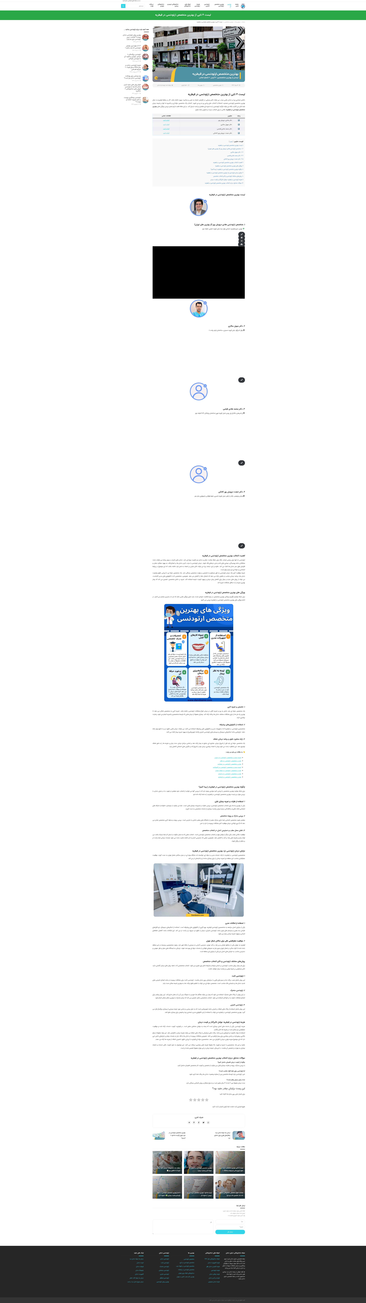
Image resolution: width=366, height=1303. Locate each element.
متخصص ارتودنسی (189, 1259)
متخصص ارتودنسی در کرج (187, 1263)
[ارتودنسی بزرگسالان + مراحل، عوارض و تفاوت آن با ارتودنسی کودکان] (145, 56)
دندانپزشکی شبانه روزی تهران (186, 1273)
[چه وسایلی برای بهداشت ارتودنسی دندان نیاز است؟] (145, 78)
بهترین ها (237, 22)
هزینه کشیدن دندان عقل (213, 1266)
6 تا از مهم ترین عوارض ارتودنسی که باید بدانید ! (133, 47)
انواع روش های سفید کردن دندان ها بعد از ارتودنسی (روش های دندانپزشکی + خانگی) (132, 87)
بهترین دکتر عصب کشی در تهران (185, 1277)
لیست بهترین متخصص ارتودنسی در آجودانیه (227, 767)
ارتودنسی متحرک (164, 1266)
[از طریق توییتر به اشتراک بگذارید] (203, 1122)
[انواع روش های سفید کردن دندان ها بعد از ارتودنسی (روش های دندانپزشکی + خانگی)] (145, 87)
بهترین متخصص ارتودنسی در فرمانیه (229, 777)
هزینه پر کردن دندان (214, 1278)
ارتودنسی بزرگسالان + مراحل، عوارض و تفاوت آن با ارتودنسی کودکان (132, 56)
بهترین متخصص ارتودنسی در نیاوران (229, 774)
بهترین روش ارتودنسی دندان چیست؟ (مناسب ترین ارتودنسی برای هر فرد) (132, 37)
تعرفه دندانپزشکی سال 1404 (212, 1259)
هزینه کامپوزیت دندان (214, 1263)
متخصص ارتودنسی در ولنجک (186, 1270)
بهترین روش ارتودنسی (163, 1282)
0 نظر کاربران (184, 85)
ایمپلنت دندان (140, 1266)
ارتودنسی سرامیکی (164, 1270)
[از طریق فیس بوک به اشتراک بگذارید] (199, 1122)
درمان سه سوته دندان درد (136, 1259)
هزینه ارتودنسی (215, 1270)
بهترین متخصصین (228, 22)
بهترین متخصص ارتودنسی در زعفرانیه (229, 764)
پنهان (231, 142)
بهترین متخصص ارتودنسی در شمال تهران (228, 770)
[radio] (207, 1100)
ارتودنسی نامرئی (164, 1274)
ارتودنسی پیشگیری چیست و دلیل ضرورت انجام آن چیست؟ (132, 99)
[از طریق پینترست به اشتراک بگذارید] (194, 1122)
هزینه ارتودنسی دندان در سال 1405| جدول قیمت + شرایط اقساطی (133, 67)
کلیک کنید (166, 120)
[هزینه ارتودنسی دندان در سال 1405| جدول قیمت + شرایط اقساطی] (145, 67)
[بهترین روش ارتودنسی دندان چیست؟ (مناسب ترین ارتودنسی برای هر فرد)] (145, 37)
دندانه (243, 22)
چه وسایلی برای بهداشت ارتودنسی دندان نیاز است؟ (132, 77)
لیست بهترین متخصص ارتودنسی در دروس (227, 757)
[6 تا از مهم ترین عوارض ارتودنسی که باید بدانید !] (145, 48)
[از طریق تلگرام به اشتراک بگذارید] (189, 1122)
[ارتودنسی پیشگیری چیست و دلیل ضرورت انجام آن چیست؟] (145, 100)
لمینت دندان (140, 1263)
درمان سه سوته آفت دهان (137, 1278)
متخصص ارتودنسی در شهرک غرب (185, 1266)
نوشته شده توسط (164, 85)
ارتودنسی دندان (164, 1259)
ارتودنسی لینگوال (164, 1278)
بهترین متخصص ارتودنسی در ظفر (230, 761)
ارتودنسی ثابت (165, 1263)
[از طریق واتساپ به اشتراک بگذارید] (208, 1122)
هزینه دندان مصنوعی (214, 1282)
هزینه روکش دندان (214, 1274)
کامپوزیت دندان (139, 1274)
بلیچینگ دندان (140, 1270)
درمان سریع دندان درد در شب (135, 1282)
